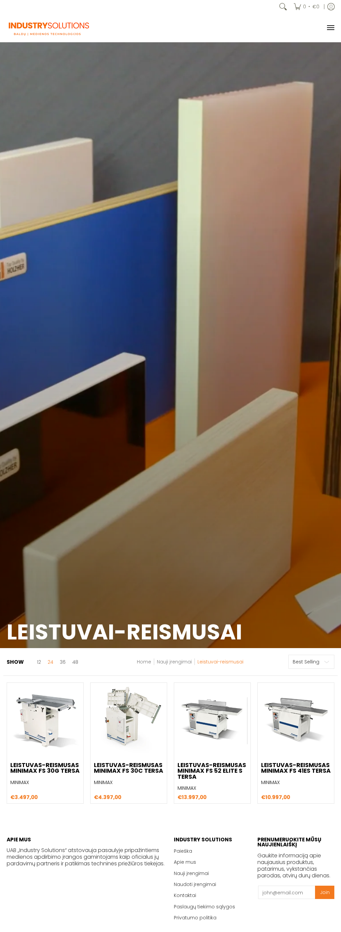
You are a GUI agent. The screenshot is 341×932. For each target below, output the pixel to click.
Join (325, 892)
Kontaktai (185, 895)
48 (75, 662)
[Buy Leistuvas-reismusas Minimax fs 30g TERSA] (45, 721)
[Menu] (330, 27)
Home (144, 661)
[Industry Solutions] (48, 27)
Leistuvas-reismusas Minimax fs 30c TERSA (128, 768)
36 (63, 662)
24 (50, 662)
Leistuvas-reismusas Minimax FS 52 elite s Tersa (211, 771)
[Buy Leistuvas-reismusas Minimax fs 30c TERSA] (129, 721)
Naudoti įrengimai (195, 884)
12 (39, 662)
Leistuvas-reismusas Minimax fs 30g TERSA (45, 768)
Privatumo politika (195, 917)
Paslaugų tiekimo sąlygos (204, 906)
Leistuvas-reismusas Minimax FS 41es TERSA (296, 768)
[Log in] (331, 6)
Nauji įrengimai (174, 661)
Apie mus (185, 862)
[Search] (283, 6)
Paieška (183, 851)
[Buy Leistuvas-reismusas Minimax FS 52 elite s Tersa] (212, 721)
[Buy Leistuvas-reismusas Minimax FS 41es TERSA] (296, 721)
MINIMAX (19, 782)
